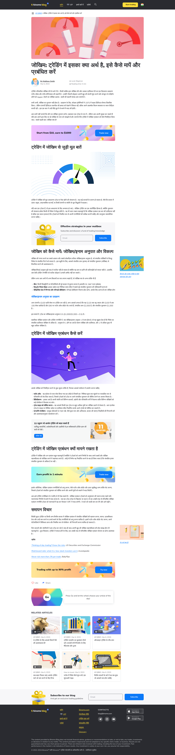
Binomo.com (84, 710)
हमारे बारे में (80, 4)
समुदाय (81, 727)
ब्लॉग (61, 4)
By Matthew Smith (47, 81)
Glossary (82, 732)
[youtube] (113, 719)
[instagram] (107, 719)
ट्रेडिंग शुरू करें (84, 718)
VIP (71, 4)
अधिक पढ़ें (39, 436)
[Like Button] (32, 582)
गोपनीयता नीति (84, 714)
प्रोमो (88, 4)
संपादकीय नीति (84, 723)
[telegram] (100, 719)
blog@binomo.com (105, 713)
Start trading (131, 5)
